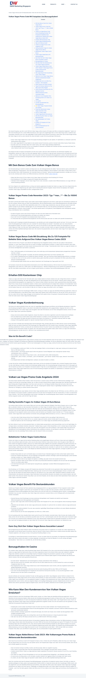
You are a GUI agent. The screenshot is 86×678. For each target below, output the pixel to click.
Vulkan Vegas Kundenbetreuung (43, 41)
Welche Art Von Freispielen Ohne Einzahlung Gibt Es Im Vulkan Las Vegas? (43, 97)
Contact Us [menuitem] (74, 4)
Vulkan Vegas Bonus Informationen (44, 114)
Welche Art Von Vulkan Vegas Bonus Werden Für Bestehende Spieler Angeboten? (44, 77)
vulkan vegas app (53, 173)
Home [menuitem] (43, 4)
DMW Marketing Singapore (20, 6)
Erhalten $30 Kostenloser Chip (43, 39)
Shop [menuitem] (62, 4)
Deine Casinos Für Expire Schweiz (44, 84)
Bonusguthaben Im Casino (42, 61)
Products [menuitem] (53, 4)
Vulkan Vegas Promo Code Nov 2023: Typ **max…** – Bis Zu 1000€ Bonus (44, 28)
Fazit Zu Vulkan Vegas (41, 112)
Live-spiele (38, 101)
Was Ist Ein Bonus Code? (41, 43)
